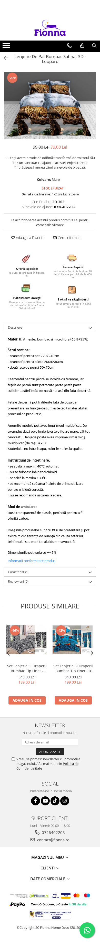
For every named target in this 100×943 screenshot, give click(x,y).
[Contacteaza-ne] (69, 46)
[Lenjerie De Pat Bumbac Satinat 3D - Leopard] (50, 105)
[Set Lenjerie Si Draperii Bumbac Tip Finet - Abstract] (26, 639)
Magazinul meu (48, 857)
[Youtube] (45, 800)
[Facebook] (35, 800)
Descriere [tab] (15, 327)
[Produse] (7, 47)
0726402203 (53, 832)
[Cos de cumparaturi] (82, 46)
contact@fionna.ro (52, 839)
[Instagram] (64, 800)
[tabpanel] (50, 105)
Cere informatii (69, 237)
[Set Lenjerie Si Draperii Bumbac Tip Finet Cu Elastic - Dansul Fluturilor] (73, 639)
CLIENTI (48, 867)
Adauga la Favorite (30, 237)
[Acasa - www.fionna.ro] (50, 28)
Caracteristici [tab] (17, 571)
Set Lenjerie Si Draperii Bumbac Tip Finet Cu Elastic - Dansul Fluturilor (73, 668)
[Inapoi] (4, 57)
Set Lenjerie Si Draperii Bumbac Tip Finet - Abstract (27, 668)
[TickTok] (55, 800)
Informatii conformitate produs (31, 560)
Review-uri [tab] (18, 581)
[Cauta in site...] (94, 46)
